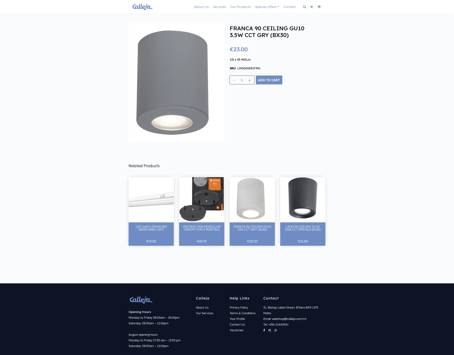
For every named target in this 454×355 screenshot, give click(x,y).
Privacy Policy (239, 307)
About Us (201, 7)
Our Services (204, 313)
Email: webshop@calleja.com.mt (284, 319)
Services (219, 7)
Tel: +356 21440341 (276, 324)
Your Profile (237, 319)
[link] (160, 300)
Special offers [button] (266, 7)
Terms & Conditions (243, 313)
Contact (290, 7)
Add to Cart (269, 80)
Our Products (240, 7)
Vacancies (236, 330)
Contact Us (237, 324)
